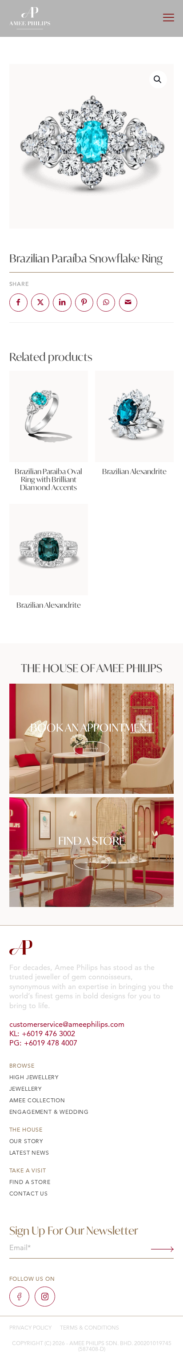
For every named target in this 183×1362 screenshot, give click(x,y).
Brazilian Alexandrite (134, 471)
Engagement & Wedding (49, 1112)
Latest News (29, 1153)
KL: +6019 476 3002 (42, 1034)
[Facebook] (19, 1297)
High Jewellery (34, 1078)
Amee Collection (37, 1101)
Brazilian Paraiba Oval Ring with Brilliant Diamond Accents (48, 479)
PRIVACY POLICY (30, 1328)
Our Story (26, 1141)
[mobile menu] (168, 18)
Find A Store (30, 1182)
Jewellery (25, 1089)
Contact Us (28, 1194)
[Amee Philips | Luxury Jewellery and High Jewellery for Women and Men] (29, 18)
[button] (158, 79)
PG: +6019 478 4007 (43, 1043)
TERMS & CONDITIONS (89, 1328)
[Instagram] (45, 1297)
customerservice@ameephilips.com (66, 1025)
